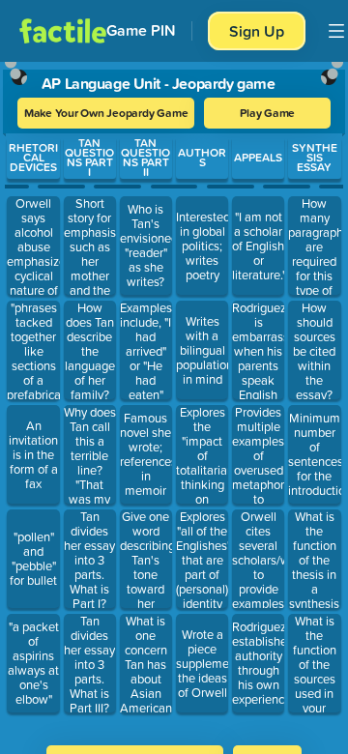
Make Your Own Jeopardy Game (106, 112)
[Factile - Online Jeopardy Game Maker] (62, 31)
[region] (174, 397)
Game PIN (141, 30)
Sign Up (256, 31)
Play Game (267, 112)
